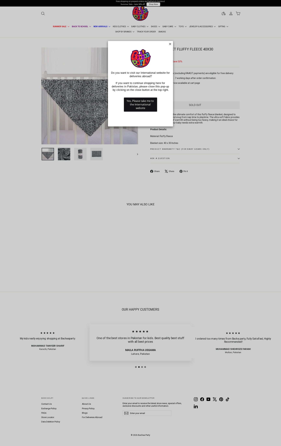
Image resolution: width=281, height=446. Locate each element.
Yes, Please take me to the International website (140, 104)
